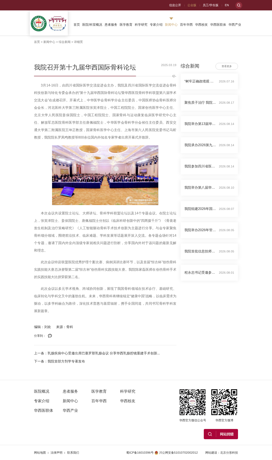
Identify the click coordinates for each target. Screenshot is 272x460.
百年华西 (186, 24)
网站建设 (211, 452)
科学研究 (141, 24)
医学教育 (126, 24)
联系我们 (73, 452)
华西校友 (201, 24)
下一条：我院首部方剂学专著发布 (59, 361)
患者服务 (111, 24)
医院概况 (41, 391)
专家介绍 (156, 24)
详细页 (78, 42)
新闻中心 (171, 24)
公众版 (191, 5)
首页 (77, 24)
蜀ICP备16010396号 (140, 452)
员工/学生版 (210, 5)
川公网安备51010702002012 (178, 452)
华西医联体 (218, 24)
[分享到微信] (50, 336)
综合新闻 (65, 42)
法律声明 (56, 452)
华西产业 (234, 24)
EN (227, 5)
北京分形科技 (229, 452)
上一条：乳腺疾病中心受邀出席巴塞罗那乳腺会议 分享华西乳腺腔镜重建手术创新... (97, 353)
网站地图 (40, 452)
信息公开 (175, 5)
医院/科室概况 (92, 24)
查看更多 (227, 66)
